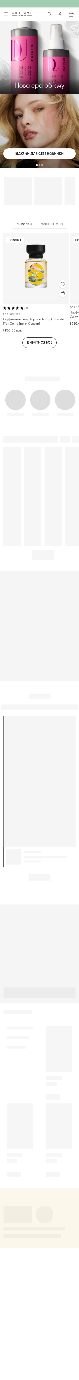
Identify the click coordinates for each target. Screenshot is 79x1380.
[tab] (24, 224)
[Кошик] (71, 14)
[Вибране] (63, 284)
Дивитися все (39, 342)
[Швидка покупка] (63, 293)
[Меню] (6, 14)
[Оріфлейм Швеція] (22, 14)
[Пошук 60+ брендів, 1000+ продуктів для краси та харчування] (49, 14)
